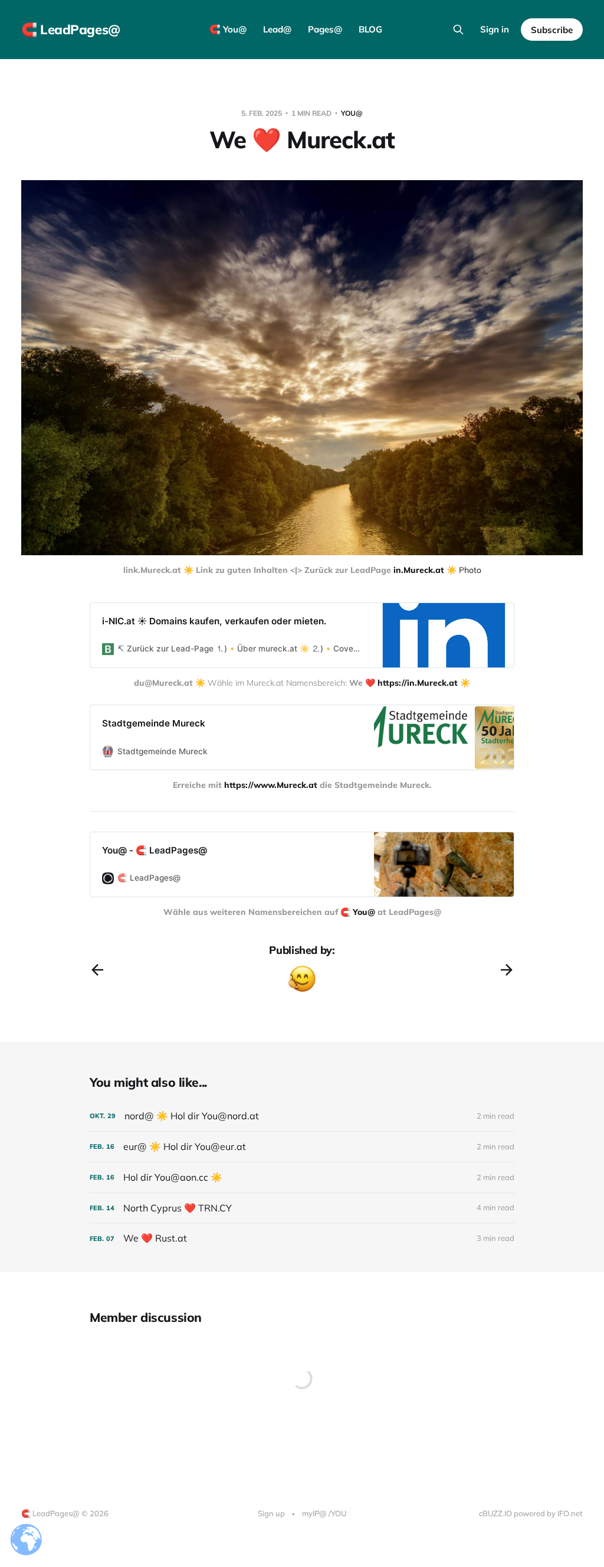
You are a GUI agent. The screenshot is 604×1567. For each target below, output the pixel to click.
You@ (352, 113)
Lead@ (277, 29)
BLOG (370, 29)
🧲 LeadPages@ (70, 29)
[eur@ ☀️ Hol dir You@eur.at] (302, 1147)
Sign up (271, 1513)
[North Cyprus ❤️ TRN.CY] (302, 1208)
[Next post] (506, 970)
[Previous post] (97, 970)
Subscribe (552, 29)
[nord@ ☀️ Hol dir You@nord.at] (302, 1116)
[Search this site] (458, 29)
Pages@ (325, 29)
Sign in (494, 29)
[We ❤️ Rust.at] (302, 1238)
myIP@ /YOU (324, 1513)
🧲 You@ (228, 29)
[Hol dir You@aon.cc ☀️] (302, 1177)
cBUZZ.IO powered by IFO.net (531, 1513)
